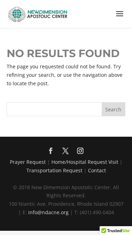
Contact (97, 170)
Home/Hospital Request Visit (84, 162)
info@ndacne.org (48, 212)
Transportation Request (54, 170)
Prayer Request (28, 162)
